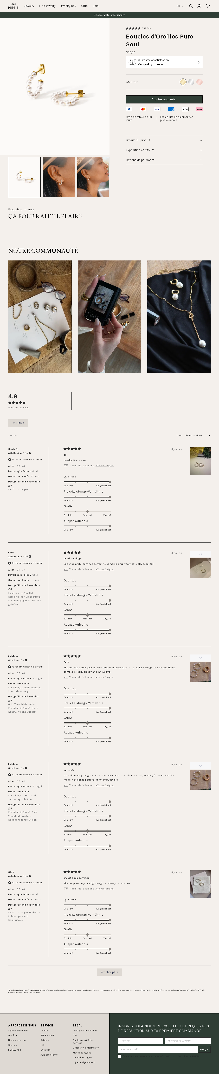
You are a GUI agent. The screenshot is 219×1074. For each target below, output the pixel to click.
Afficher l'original (104, 465)
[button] (138, 28)
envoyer (204, 1049)
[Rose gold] (199, 82)
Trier (179, 435)
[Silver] (191, 82)
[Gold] (183, 82)
